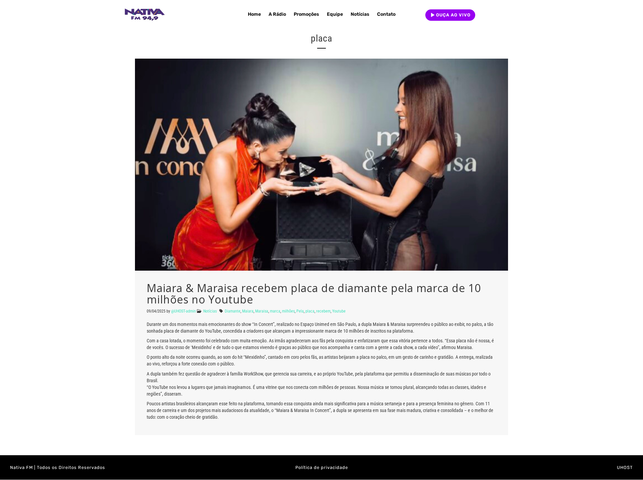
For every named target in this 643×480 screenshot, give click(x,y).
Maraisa (261, 311)
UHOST (625, 467)
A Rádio (277, 14)
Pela (300, 311)
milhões (288, 311)
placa (309, 311)
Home (254, 14)
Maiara (248, 311)
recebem (323, 311)
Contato (386, 14)
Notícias (360, 14)
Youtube (339, 311)
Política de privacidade (321, 467)
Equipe (335, 14)
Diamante (232, 311)
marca (275, 311)
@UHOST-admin (183, 311)
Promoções (306, 14)
